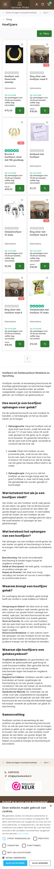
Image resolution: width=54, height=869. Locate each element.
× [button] (51, 806)
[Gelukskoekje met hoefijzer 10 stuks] (40, 287)
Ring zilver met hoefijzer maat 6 (13, 311)
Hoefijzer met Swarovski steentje (12, 79)
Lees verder (23, 833)
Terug (9, 19)
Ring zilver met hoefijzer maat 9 (38, 78)
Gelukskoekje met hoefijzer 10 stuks (39, 311)
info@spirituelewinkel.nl (19, 776)
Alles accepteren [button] (15, 863)
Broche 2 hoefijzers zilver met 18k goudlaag (14, 157)
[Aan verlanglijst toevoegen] (22, 45)
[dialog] (27, 836)
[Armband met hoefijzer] (40, 132)
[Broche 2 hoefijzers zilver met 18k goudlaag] (14, 132)
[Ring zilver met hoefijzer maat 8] (40, 210)
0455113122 (13, 772)
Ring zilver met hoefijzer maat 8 (38, 233)
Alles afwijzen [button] (40, 863)
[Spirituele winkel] (20, 4)
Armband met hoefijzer (37, 155)
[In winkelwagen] (19, 110)
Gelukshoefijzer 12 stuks (13, 233)
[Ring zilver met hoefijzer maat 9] (40, 54)
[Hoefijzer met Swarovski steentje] (14, 54)
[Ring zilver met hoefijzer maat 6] (14, 287)
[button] (27, 857)
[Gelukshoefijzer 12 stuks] (14, 210)
